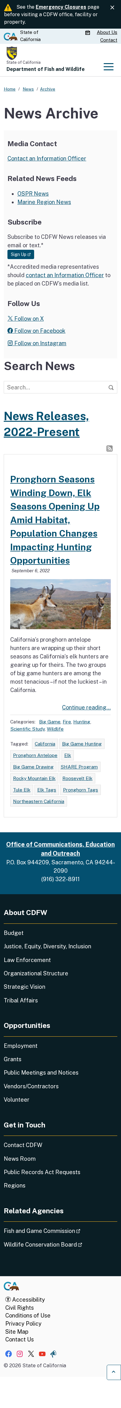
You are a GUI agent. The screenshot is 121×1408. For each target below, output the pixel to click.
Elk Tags (46, 789)
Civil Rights (19, 1307)
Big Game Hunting (82, 743)
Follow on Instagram (39, 343)
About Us (107, 32)
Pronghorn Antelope (35, 755)
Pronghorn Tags (80, 789)
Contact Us (19, 1339)
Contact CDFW (23, 1145)
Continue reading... (86, 707)
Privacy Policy (23, 1323)
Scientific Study (27, 729)
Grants (12, 1059)
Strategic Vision (24, 986)
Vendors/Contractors (31, 1086)
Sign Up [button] (22, 254)
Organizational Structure (36, 973)
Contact (108, 40)
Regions (14, 1185)
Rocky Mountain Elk (34, 778)
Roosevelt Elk (77, 778)
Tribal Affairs (21, 1000)
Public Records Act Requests (42, 1172)
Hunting (81, 721)
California (45, 743)
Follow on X (28, 318)
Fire (67, 721)
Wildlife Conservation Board (60, 1244)
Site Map (16, 1331)
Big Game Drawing (33, 766)
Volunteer (16, 1099)
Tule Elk (21, 789)
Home (10, 88)
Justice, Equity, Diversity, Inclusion (47, 946)
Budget (14, 933)
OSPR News (33, 193)
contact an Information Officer (65, 275)
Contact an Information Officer (46, 158)
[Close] (112, 7)
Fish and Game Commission (59, 1230)
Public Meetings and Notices (41, 1072)
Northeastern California (38, 801)
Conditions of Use (28, 1315)
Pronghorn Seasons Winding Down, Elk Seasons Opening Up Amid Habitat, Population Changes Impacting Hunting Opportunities (55, 520)
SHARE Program (79, 766)
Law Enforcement (27, 960)
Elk (67, 755)
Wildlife (55, 729)
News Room (20, 1158)
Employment (21, 1046)
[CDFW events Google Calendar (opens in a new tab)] (88, 33)
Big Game (49, 721)
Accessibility (28, 1299)
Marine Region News (44, 202)
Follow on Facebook (39, 331)
